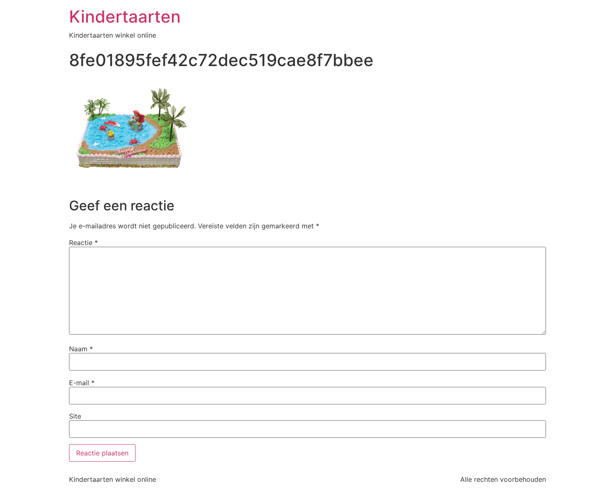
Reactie (83, 242)
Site (75, 416)
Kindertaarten (125, 16)
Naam (81, 348)
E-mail (82, 382)
